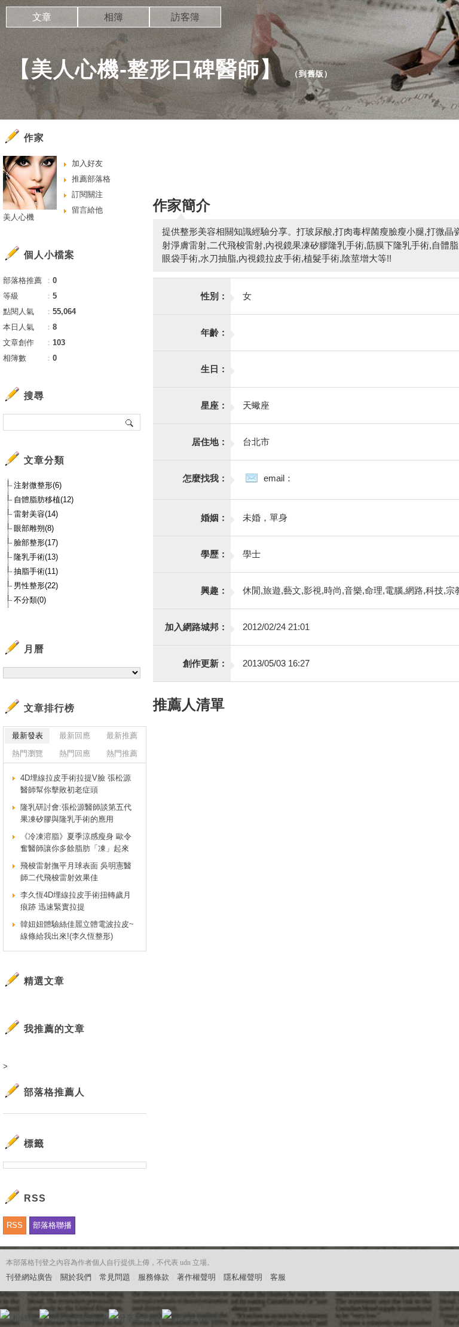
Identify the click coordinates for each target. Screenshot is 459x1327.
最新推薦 (121, 735)
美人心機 (18, 217)
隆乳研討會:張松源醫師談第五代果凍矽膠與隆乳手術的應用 (75, 813)
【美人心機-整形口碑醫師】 (145, 69)
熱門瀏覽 (27, 753)
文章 (41, 17)
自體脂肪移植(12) (44, 499)
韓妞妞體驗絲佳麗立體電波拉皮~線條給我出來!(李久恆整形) (77, 930)
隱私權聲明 (243, 1277)
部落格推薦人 (54, 1092)
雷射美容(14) (36, 513)
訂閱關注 (87, 194)
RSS (15, 1225)
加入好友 (87, 163)
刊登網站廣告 (29, 1277)
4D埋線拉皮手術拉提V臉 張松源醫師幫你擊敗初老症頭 (75, 783)
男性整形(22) (36, 585)
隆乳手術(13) (36, 556)
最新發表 (27, 735)
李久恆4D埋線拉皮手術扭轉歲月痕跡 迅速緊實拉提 (75, 900)
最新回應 (74, 735)
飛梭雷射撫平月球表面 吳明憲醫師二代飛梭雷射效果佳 (75, 871)
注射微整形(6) (38, 485)
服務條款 (153, 1277)
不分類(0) (30, 599)
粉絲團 (24, 1317)
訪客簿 (185, 17)
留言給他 (87, 209)
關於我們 (75, 1277)
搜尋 (130, 422)
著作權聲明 (196, 1277)
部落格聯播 (52, 1225)
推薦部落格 (91, 178)
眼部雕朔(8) (34, 528)
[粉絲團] (5, 1314)
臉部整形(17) (36, 542)
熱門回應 (74, 753)
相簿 (113, 17)
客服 (278, 1277)
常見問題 (114, 1277)
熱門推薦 (121, 753)
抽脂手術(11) (36, 571)
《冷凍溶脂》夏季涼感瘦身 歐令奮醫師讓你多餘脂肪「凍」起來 (75, 842)
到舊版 (311, 73)
